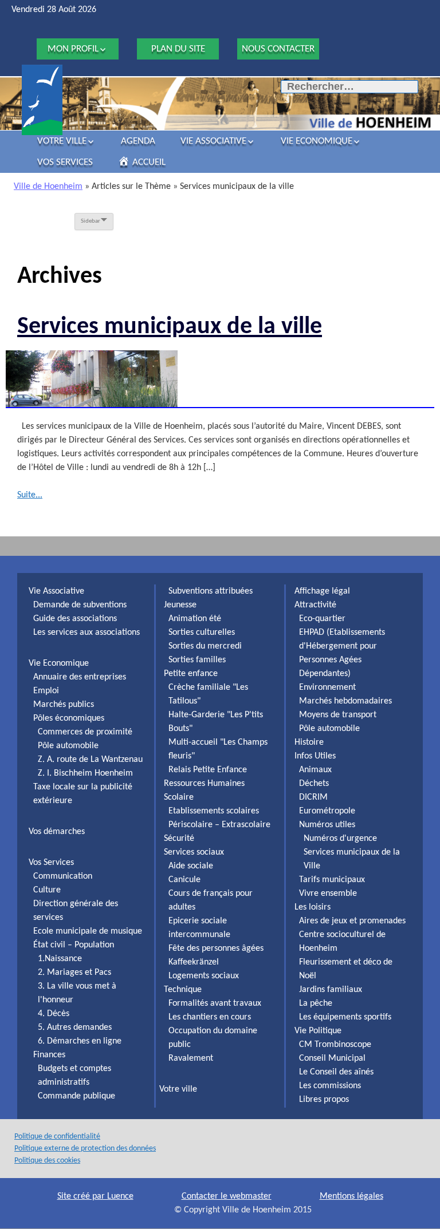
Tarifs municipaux (332, 879)
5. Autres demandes (75, 1027)
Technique (183, 989)
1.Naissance (60, 958)
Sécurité (179, 838)
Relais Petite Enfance (207, 769)
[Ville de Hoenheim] (42, 100)
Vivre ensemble (328, 893)
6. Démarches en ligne (79, 1041)
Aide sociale (190, 866)
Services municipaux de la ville (169, 327)
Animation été (194, 618)
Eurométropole (327, 811)
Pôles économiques (68, 718)
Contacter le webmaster (227, 1196)
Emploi (46, 690)
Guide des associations (75, 618)
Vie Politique (317, 1031)
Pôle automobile (68, 745)
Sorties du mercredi (205, 646)
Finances (49, 1055)
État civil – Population (73, 945)
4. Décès (53, 1013)
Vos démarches (57, 831)
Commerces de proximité (85, 732)
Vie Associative (213, 141)
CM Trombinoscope (335, 1044)
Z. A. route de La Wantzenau (90, 759)
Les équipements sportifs (345, 1017)
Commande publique (76, 1096)
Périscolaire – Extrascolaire (219, 824)
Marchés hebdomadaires (345, 701)
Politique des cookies (47, 1160)
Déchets (314, 783)
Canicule (184, 879)
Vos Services (65, 162)
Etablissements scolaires (213, 811)
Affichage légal (322, 591)
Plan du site (178, 49)
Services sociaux (194, 852)
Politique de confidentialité (57, 1136)
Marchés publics (63, 704)
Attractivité (315, 605)
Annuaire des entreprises (79, 677)
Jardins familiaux (330, 989)
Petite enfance (191, 673)
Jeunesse (180, 605)
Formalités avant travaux (214, 1003)
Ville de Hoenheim (48, 186)
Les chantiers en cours (209, 1017)
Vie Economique (316, 141)
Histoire (309, 742)
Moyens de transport (337, 715)
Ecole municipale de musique (87, 931)
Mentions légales (351, 1196)
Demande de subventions (80, 605)
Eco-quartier (322, 618)
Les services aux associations (86, 632)
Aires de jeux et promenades (352, 921)
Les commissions (330, 1085)
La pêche (315, 1003)
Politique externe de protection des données (85, 1148)
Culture (47, 890)
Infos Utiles (315, 756)
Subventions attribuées (210, 591)
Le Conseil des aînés (336, 1072)
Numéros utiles (327, 824)
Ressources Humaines (204, 783)
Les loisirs (312, 907)
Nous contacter (278, 49)
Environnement (327, 687)
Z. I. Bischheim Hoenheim (85, 773)
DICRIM (313, 797)
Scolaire (179, 797)
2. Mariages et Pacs (74, 972)
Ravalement (190, 1058)
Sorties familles (197, 660)
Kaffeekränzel (193, 962)
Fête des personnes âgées (216, 948)
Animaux (315, 769)
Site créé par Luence (95, 1196)
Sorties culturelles (201, 632)
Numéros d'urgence (340, 838)
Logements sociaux (203, 976)
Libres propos (324, 1099)
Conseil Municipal (332, 1058)
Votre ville (62, 141)
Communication (62, 876)
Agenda (138, 141)
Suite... (29, 495)
